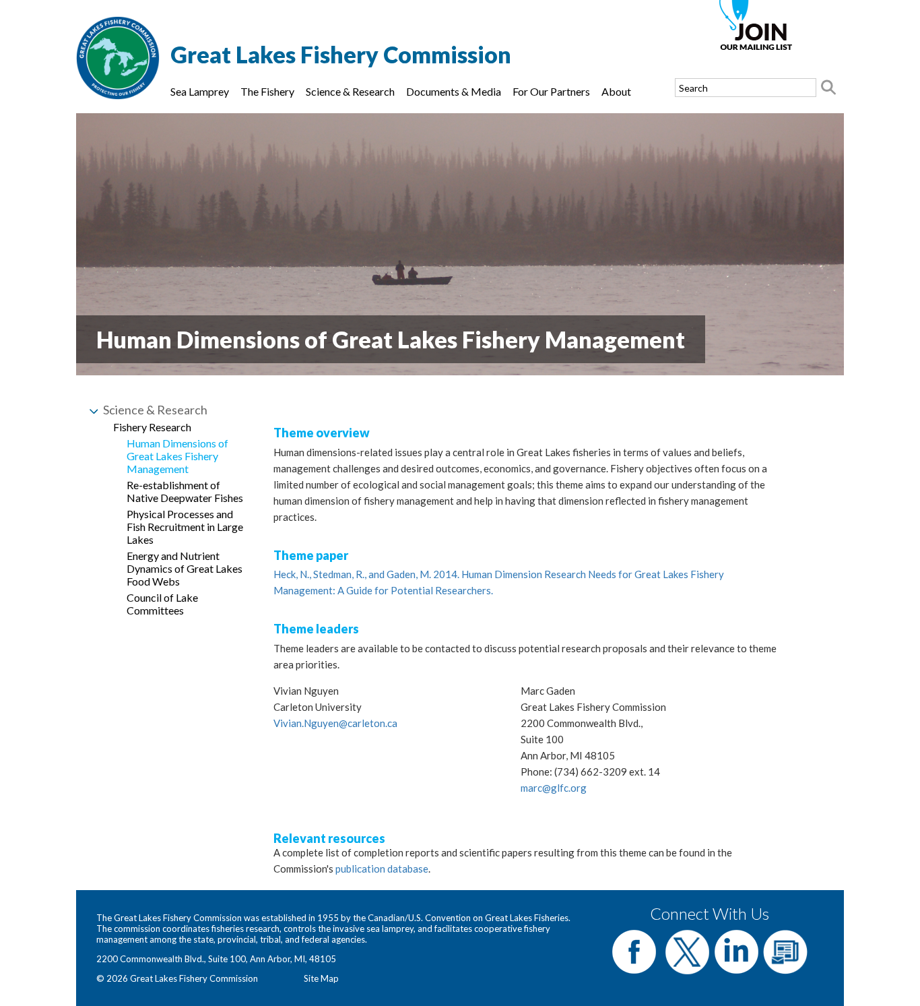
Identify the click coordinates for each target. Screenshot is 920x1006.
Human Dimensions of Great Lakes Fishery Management (177, 456)
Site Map (321, 978)
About (616, 91)
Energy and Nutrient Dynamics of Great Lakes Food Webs (184, 568)
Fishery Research (152, 426)
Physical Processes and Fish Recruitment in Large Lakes (185, 526)
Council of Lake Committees (162, 604)
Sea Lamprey (199, 91)
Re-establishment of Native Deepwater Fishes (185, 491)
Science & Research (350, 91)
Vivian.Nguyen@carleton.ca (335, 723)
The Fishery (267, 91)
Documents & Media (453, 91)
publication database (381, 868)
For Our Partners (551, 91)
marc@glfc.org (554, 788)
